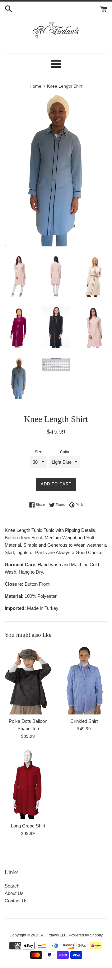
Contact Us (16, 900)
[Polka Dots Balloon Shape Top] (28, 679)
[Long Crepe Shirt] (28, 784)
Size (38, 452)
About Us (14, 893)
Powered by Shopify (86, 935)
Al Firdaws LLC (54, 935)
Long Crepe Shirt (28, 825)
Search (12, 885)
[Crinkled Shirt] (84, 679)
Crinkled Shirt (84, 721)
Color (64, 452)
